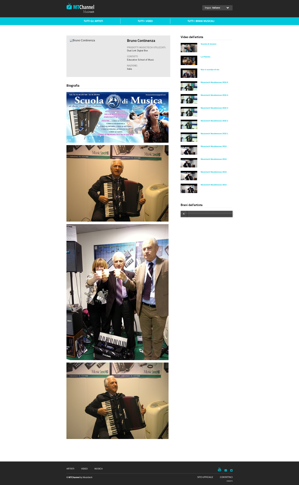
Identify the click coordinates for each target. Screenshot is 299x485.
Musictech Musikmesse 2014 (213, 146)
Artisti (70, 469)
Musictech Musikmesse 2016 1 (214, 133)
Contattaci (226, 477)
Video (84, 469)
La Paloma (205, 57)
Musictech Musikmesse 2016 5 (214, 82)
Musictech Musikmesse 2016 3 (214, 108)
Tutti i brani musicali (201, 21)
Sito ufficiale (205, 477)
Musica (98, 469)
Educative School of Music (140, 59)
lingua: (212, 7)
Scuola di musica (208, 44)
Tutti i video (145, 21)
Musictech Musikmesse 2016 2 (214, 121)
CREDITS (229, 481)
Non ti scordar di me (210, 69)
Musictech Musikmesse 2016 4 (214, 95)
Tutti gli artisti (93, 21)
